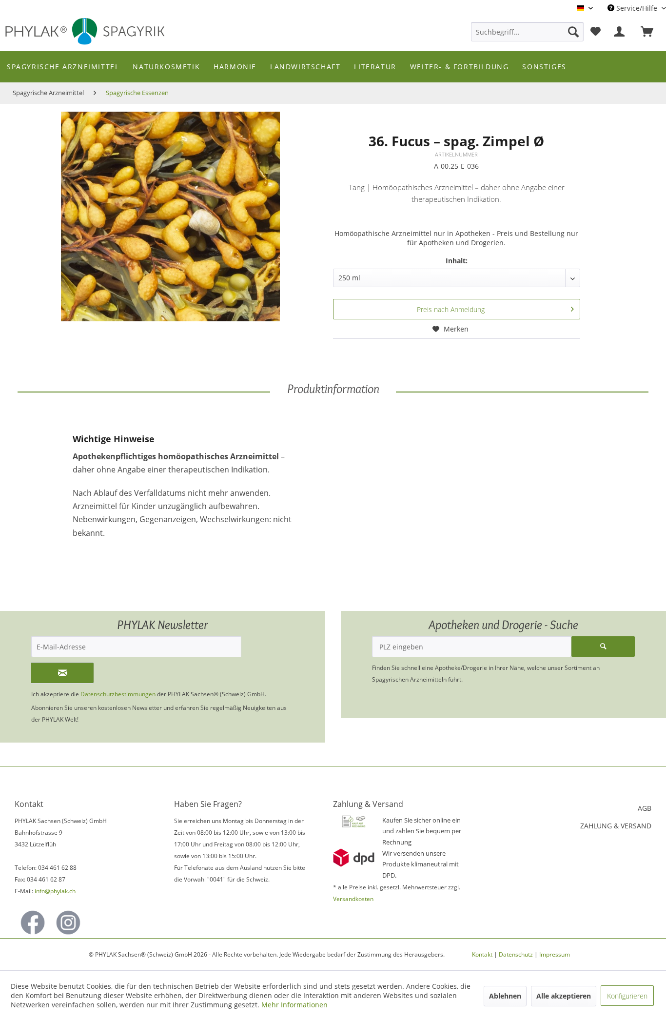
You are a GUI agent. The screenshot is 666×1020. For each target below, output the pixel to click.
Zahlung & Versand (615, 825)
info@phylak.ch (55, 891)
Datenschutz (516, 954)
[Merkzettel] (596, 31)
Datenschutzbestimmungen (118, 694)
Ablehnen (505, 995)
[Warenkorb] (651, 31)
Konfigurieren (627, 995)
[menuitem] (527, 31)
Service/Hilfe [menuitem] (636, 8)
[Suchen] (573, 31)
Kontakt (482, 954)
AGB (644, 808)
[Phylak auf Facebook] (32, 922)
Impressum (554, 954)
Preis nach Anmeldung (451, 309)
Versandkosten (353, 899)
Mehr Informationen (294, 1004)
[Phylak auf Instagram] (68, 922)
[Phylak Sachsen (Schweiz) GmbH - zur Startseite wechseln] (90, 32)
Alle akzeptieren (563, 995)
